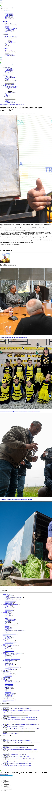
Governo (4, 652)
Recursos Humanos (6, 678)
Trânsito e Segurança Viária (8, 700)
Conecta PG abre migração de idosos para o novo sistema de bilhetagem (17, 765)
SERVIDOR (5, 48)
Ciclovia (6, 662)
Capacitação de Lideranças (10, 601)
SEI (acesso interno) (9, 54)
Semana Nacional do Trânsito (13, 667)
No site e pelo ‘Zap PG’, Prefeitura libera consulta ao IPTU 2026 (16, 756)
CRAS (6, 614)
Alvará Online (10, 39)
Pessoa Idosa (7, 621)
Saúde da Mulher (8, 690)
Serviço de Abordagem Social (11, 623)
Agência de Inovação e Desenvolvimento (11, 599)
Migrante (7, 616)
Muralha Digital (6, 672)
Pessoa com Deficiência (10, 619)
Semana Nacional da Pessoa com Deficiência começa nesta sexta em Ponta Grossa (19, 731)
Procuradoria (5, 677)
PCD (6, 618)
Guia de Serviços (8, 23)
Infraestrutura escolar (9, 643)
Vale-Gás (22, 104)
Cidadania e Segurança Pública (9, 624)
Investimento (7, 657)
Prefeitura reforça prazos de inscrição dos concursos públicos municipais (17, 708)
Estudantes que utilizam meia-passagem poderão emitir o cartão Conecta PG (18, 761)
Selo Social (7, 622)
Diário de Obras (8, 674)
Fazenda (4, 649)
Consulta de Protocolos (9, 30)
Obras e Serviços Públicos (8, 673)
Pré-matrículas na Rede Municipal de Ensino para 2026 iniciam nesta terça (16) (18, 758)
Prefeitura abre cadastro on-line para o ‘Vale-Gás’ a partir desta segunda (17, 763)
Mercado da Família (9, 610)
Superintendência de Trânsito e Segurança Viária (14, 630)
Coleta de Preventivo (9, 684)
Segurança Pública (6, 697)
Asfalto (6, 661)
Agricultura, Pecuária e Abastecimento (7, 104)
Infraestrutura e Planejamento (8, 660)
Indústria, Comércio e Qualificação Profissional (12, 653)
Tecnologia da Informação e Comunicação (13, 597)
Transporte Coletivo (12, 669)
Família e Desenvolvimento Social (9, 645)
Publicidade (10, 41)
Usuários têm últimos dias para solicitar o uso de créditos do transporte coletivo (18, 712)
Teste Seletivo (8, 598)
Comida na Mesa (8, 605)
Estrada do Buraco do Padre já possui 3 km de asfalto (13, 726)
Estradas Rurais (8, 606)
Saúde (4, 679)
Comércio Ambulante (12, 42)
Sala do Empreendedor (9, 651)
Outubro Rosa (8, 689)
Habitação (7, 646)
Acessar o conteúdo (4, 774)
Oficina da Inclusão (11, 620)
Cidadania (7, 626)
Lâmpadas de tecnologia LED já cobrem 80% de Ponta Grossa (15, 715)
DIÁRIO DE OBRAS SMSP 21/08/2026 (11, 721)
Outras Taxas (7, 45)
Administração (5, 594)
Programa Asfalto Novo (10, 664)
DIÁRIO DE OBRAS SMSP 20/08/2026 (11, 733)
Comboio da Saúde (9, 685)
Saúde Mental (8, 692)
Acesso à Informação (9, 17)
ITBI (6, 44)
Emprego (7, 655)
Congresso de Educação (10, 640)
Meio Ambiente (6, 671)
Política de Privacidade (9, 18)
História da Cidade (9, 13)
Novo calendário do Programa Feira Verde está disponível (14, 754)
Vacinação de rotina (9, 694)
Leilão (6, 596)
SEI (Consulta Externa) (9, 31)
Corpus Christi (8, 636)
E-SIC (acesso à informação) (11, 28)
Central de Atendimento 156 (10, 24)
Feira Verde (18, 104)
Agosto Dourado (8, 680)
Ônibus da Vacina (8, 688)
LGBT (6, 647)
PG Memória (7, 638)
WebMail (7, 53)
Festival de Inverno (9, 637)
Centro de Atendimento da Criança (12, 681)
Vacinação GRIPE (8, 695)
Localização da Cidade (9, 14)
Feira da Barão (8, 656)
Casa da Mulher (8, 613)
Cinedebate (7, 682)
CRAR (6, 686)
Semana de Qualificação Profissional (12, 659)
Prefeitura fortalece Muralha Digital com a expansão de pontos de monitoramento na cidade (21, 728)
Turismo (4, 701)
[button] (6, 775)
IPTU (6, 43)
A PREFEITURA (6, 10)
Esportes (4, 644)
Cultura (4, 635)
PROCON (7, 26)
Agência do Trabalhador (10, 654)
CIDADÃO (5, 21)
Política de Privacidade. (4, 773)
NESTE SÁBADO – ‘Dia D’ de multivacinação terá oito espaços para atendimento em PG (21, 724)
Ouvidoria (7, 27)
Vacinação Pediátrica (9, 696)
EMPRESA (5, 34)
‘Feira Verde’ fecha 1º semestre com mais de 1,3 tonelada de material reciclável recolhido (20, 719)
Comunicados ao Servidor (10, 51)
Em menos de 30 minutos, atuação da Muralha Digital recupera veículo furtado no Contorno (21, 710)
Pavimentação (8, 663)
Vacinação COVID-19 (9, 693)
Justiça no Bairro (8, 615)
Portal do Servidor (8, 50)
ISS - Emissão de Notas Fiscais (11, 36)
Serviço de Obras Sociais (8, 698)
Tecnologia (7, 631)
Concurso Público (8, 595)
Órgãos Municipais (9, 15)
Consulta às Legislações (10, 55)
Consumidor (5, 632)
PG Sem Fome (8, 648)
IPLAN (4, 670)
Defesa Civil (7, 627)
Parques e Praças (8, 676)
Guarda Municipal (8, 628)
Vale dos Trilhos (8, 603)
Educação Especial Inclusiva (10, 642)
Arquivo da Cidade (9, 16)
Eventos (9, 40)
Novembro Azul (8, 687)
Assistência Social (6, 612)
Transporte (7, 668)
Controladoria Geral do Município (9, 634)
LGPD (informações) (9, 29)
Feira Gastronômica (9, 607)
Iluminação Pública (9, 602)
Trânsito (6, 665)
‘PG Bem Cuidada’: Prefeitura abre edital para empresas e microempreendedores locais (20, 717)
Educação (4, 639)
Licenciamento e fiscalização (11, 37)
